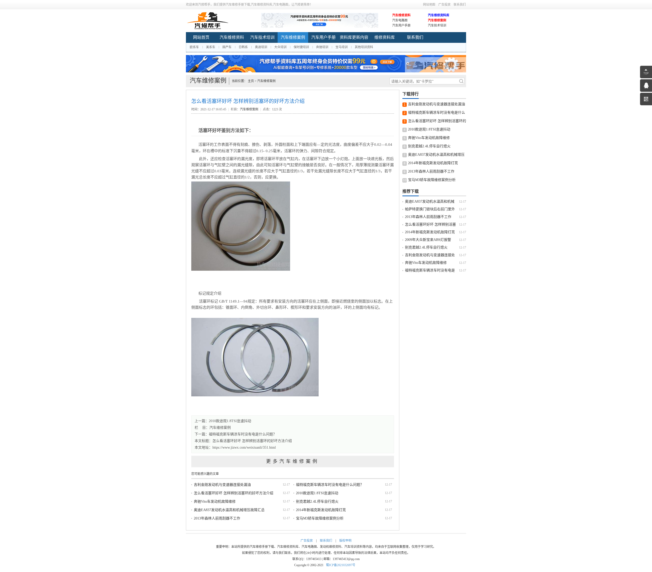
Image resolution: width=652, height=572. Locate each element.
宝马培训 (341, 47)
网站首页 (201, 37)
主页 (251, 81)
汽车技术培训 (437, 25)
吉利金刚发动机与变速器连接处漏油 (222, 485)
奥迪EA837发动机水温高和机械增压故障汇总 (229, 510)
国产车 (227, 47)
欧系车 (194, 47)
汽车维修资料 (401, 15)
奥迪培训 (261, 47)
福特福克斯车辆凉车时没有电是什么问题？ (330, 485)
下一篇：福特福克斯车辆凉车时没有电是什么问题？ (236, 434)
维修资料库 (384, 37)
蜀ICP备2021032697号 (340, 565)
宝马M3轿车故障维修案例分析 (320, 518)
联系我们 (460, 4)
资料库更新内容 (354, 37)
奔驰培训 (322, 47)
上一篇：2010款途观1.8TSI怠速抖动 (223, 421)
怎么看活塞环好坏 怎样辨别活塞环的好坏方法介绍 (252, 441)
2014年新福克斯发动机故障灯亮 (321, 510)
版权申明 (345, 540)
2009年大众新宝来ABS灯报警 (428, 240)
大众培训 (280, 47)
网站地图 (429, 4)
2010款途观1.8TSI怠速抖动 (317, 493)
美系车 (210, 47)
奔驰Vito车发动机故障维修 (215, 501)
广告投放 (444, 4)
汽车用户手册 (401, 25)
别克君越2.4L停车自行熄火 (317, 501)
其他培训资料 (364, 47)
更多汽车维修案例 (292, 461)
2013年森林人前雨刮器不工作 (217, 518)
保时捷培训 (301, 47)
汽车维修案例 (437, 20)
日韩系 (243, 47)
